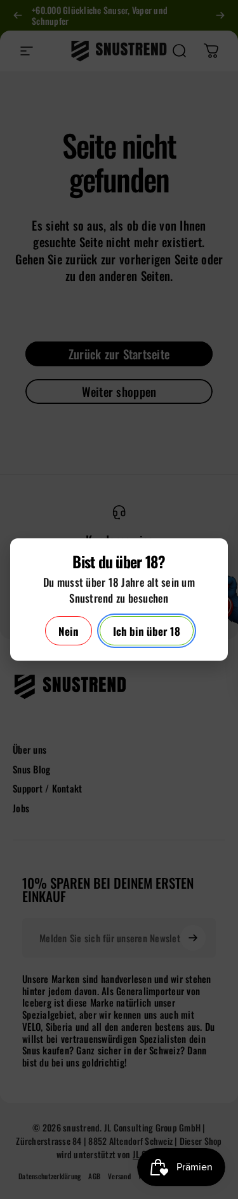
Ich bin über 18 (146, 631)
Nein (68, 631)
